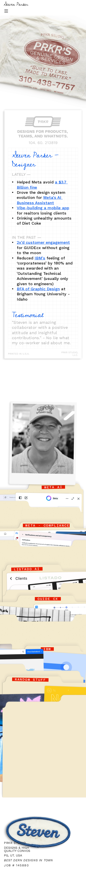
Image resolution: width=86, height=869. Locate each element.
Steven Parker (16, 4)
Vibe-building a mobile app (43, 207)
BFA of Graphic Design (38, 289)
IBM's (40, 258)
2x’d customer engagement (43, 242)
